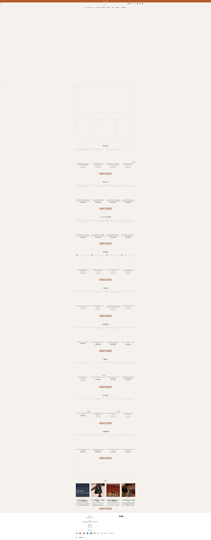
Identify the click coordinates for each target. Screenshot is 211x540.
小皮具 (112, 7)
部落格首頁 (123, 7)
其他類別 (117, 7)
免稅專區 (103, 7)
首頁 (86, 7)
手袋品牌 (108, 7)
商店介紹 (90, 7)
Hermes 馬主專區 (97, 7)
